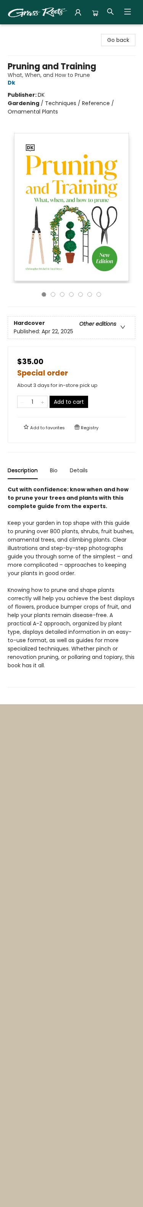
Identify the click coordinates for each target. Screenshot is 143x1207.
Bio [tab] (54, 470)
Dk (11, 82)
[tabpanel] (71, 586)
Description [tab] (23, 470)
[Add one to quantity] (42, 402)
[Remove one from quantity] (22, 402)
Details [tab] (79, 470)
